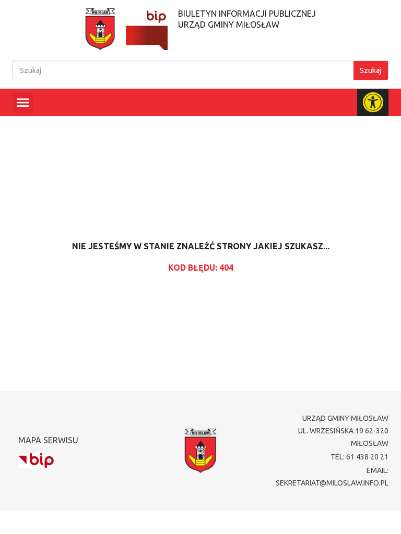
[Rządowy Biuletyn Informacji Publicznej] (36, 460)
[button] (23, 102)
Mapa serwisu (48, 440)
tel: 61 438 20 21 (359, 457)
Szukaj (370, 70)
